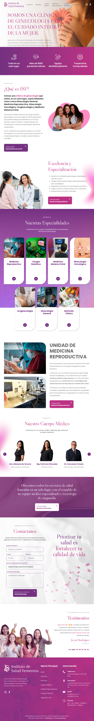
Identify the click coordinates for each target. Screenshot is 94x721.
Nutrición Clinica (69, 312)
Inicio (42, 672)
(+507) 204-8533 (72, 674)
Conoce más (14, 148)
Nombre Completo (12, 545)
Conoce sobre (58, 201)
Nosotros (30, 5)
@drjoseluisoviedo (79, 625)
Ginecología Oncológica (80, 262)
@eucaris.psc (59, 625)
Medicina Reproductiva (56, 5)
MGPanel (49, 718)
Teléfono (28, 554)
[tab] (70, 649)
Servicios (38, 5)
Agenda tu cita (46, 698)
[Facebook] (90, 4)
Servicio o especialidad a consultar (16, 563)
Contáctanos (77, 5)
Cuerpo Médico (46, 5)
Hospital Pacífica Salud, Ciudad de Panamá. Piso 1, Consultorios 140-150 (78, 685)
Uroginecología (25, 311)
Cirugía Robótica (67, 5)
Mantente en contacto (22, 593)
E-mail (8, 554)
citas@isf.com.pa (73, 696)
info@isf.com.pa (72, 694)
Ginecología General (47, 312)
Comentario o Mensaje (13, 572)
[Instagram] (87, 4)
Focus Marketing (60, 718)
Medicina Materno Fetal (58, 262)
